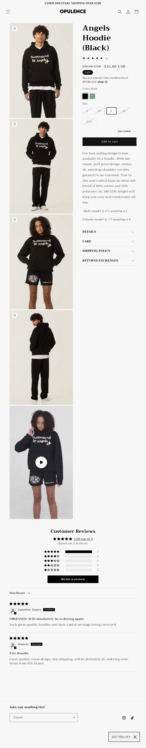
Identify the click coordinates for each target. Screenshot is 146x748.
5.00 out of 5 (83, 539)
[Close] (134, 737)
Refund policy (59, 746)
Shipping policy (120, 746)
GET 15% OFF (121, 737)
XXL (89, 121)
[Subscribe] (73, 717)
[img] (19, 604)
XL (124, 111)
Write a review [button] (73, 579)
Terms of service (99, 746)
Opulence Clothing (37, 746)
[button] (8, 12)
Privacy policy (78, 746)
